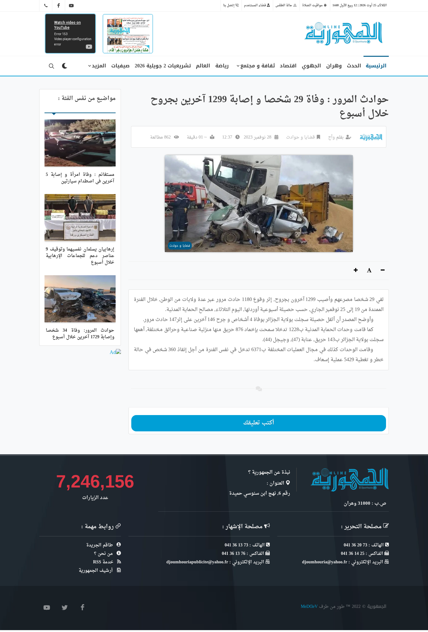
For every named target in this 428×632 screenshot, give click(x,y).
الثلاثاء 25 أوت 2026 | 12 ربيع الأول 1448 (359, 5)
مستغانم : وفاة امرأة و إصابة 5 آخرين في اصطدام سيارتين (80, 178)
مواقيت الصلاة (313, 5)
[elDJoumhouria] (71, 5)
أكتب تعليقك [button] (258, 423)
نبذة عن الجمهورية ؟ (269, 472)
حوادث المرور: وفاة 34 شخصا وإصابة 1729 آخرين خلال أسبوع (80, 333)
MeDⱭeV (309, 606)
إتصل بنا (229, 5)
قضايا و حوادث (300, 137)
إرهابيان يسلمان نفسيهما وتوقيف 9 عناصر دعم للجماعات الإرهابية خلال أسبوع (80, 256)
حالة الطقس (284, 5)
